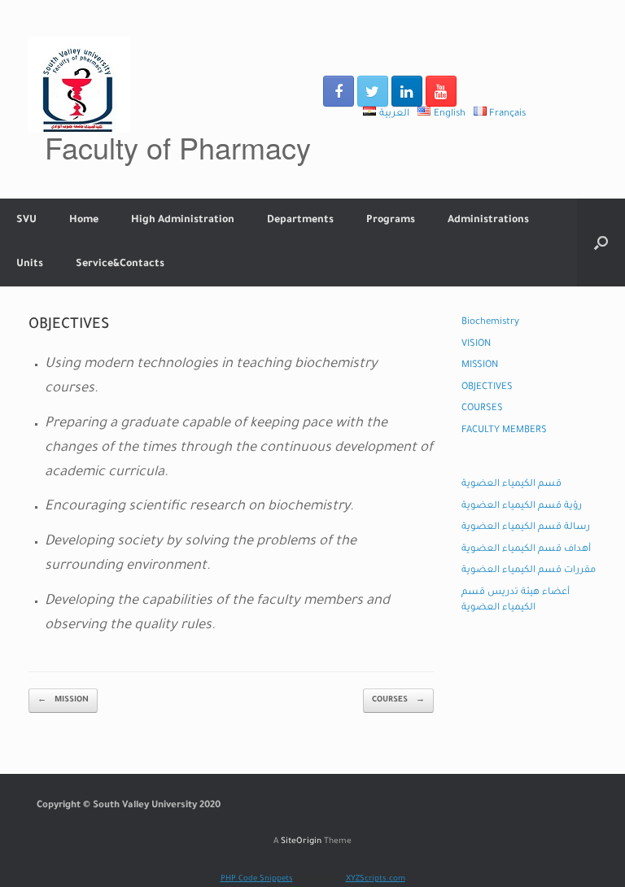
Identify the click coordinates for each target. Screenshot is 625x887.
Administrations (488, 220)
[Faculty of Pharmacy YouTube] (441, 91)
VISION (476, 344)
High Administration (182, 220)
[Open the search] (601, 242)
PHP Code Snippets (257, 879)
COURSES (398, 700)
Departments (300, 220)
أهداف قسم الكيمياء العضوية (526, 549)
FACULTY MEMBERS (504, 431)
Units (29, 264)
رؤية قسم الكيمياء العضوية (521, 506)
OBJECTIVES (487, 387)
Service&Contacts (120, 264)
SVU (26, 220)
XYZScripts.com (375, 879)
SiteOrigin (301, 841)
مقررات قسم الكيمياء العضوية (528, 571)
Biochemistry (490, 322)
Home (83, 220)
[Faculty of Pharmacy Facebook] (338, 91)
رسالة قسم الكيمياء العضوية (525, 527)
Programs (390, 220)
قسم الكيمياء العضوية (511, 484)
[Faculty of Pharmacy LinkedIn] (406, 91)
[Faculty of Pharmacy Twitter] (372, 91)
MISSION (63, 700)
